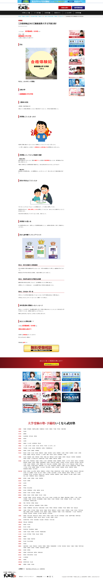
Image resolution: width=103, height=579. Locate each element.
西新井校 (71, 467)
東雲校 (75, 467)
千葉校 (41, 456)
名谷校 (56, 517)
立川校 (45, 460)
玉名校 (35, 554)
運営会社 (21, 576)
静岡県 (19, 495)
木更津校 (73, 456)
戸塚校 (44, 472)
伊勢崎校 (37, 450)
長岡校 (32, 478)
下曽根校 (37, 547)
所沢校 (36, 452)
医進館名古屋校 (33, 500)
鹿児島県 (20, 562)
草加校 (67, 452)
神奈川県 (20, 471)
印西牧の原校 (41, 458)
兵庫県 (19, 515)
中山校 (35, 472)
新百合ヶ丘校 (41, 474)
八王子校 (68, 460)
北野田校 (25, 513)
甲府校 (25, 487)
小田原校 (48, 471)
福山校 (29, 531)
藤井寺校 (44, 513)
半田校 (80, 497)
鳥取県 (19, 524)
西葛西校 (59, 460)
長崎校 (25, 552)
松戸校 (56, 456)
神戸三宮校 (30, 515)
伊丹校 (44, 515)
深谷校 (25, 454)
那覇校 (25, 564)
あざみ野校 (33, 471)
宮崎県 (19, 559)
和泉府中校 (79, 511)
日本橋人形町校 (34, 465)
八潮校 (65, 454)
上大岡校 (48, 472)
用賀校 (29, 465)
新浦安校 (29, 456)
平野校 (29, 510)
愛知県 (19, 497)
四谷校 (72, 460)
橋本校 (71, 471)
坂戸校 (55, 454)
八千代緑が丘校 (34, 458)
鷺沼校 (75, 474)
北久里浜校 (35, 474)
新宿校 (55, 460)
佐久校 (42, 490)
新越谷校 (41, 452)
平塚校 (52, 471)
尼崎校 (52, 517)
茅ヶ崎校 (70, 474)
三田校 (66, 515)
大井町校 (62, 462)
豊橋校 (62, 497)
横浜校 (29, 471)
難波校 (45, 511)
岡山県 (19, 529)
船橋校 (60, 456)
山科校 (47, 507)
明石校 (40, 515)
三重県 (19, 503)
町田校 (41, 460)
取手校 (41, 445)
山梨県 (19, 487)
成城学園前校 (43, 462)
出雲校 (29, 526)
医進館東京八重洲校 (28, 468)
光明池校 (35, 513)
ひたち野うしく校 (51, 445)
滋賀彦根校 (37, 505)
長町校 (35, 436)
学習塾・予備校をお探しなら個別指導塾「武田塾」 (81, 576)
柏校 (33, 456)
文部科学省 (42, 568)
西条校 (32, 531)
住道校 (63, 510)
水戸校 (29, 445)
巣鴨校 (37, 462)
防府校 (41, 534)
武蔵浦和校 (60, 454)
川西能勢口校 (30, 517)
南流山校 (68, 456)
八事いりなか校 (45, 497)
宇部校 (33, 534)
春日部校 (50, 452)
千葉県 (19, 457)
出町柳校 (60, 507)
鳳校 (24, 511)
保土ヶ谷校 (26, 475)
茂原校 (25, 458)
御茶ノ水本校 (26, 460)
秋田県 (19, 438)
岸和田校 (67, 510)
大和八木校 (52, 519)
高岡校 (29, 480)
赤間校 (25, 547)
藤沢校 (38, 471)
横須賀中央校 (57, 471)
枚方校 (41, 510)
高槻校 (45, 510)
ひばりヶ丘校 (47, 465)
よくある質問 (68, 12)
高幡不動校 (41, 465)
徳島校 (25, 536)
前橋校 (32, 450)
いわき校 (29, 443)
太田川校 (34, 497)
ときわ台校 (42, 467)
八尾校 (72, 510)
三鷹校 (63, 465)
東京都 (19, 461)
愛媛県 (19, 541)
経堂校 (53, 467)
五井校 (47, 458)
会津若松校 (34, 443)
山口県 (19, 534)
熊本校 (25, 554)
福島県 (19, 443)
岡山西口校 (26, 529)
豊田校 (72, 497)
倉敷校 (36, 529)
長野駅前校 (30, 490)
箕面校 (28, 511)
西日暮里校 (53, 465)
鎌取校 (51, 458)
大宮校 (29, 452)
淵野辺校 (66, 474)
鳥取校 (25, 524)
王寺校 (31, 519)
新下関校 (29, 534)
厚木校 (25, 471)
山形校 (25, 440)
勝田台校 (51, 456)
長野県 (19, 490)
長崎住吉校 (40, 552)
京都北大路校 (41, 507)
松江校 (25, 526)
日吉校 (25, 472)
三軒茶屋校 (81, 460)
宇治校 (64, 507)
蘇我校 (59, 458)
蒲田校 (82, 465)
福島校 (25, 443)
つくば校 (25, 445)
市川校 (25, 456)
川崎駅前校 (31, 475)
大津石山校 (26, 505)
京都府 (19, 507)
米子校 (29, 524)
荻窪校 (76, 460)
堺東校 (37, 510)
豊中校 (49, 510)
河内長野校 (37, 511)
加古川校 (56, 515)
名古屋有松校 (26, 500)
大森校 (25, 465)
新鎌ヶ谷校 (46, 456)
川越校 (45, 452)
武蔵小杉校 (81, 471)
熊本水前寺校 (30, 554)
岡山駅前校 (31, 529)
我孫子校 (55, 458)
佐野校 (43, 448)
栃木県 (19, 448)
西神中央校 (78, 515)
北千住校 (67, 462)
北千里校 (40, 513)
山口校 (25, 534)
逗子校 (30, 474)
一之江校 (25, 467)
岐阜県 (19, 492)
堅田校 (46, 505)
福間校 (47, 547)
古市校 (63, 511)
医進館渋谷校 (73, 465)
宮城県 (19, 436)
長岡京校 (55, 507)
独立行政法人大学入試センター (32, 568)
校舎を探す (64, 7)
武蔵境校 (62, 467)
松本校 (25, 490)
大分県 (19, 557)
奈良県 (19, 519)
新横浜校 (43, 471)
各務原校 (38, 492)
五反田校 (57, 467)
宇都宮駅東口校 (49, 448)
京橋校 (49, 511)
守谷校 (45, 445)
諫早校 (35, 552)
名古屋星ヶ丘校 (57, 497)
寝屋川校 (54, 510)
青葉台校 (67, 471)
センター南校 (77, 472)
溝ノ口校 (40, 472)
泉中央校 (31, 436)
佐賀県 (19, 550)
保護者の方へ (57, 12)
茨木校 (76, 510)
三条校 (36, 478)
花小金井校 (35, 468)
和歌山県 (20, 522)
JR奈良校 (47, 519)
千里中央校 (80, 510)
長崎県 (19, 552)
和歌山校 (25, 522)
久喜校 (76, 452)
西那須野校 (38, 448)
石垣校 (32, 564)
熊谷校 (25, 452)
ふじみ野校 (43, 454)
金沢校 (25, 483)
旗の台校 (67, 465)
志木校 (54, 452)
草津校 (42, 505)
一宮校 (76, 497)
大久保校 (48, 517)
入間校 (79, 452)
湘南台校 (64, 472)
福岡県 (19, 546)
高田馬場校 (50, 460)
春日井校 (39, 497)
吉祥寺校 (72, 462)
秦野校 (72, 472)
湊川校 (25, 517)
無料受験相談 (78, 7)
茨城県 (19, 445)
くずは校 (74, 511)
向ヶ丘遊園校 (30, 472)
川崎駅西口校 (41, 475)
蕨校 (48, 454)
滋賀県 (19, 505)
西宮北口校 (35, 515)
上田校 (34, 490)
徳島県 (19, 536)
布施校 (59, 511)
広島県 (19, 531)
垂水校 (43, 517)
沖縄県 (19, 564)
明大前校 (77, 462)
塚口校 (39, 517)
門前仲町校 (32, 460)
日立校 (37, 445)
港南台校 (76, 471)
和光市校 (38, 454)
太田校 (29, 450)
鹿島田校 (57, 474)
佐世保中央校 (30, 552)
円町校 (51, 507)
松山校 (25, 541)
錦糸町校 (25, 462)
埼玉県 (19, 453)
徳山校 (37, 534)
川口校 (32, 452)
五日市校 (37, 531)
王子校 (29, 467)
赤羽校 (48, 462)
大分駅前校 (26, 557)
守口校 (41, 511)
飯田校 (38, 490)
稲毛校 (29, 458)
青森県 (19, 431)
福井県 (19, 485)
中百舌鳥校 (50, 513)
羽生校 (51, 454)
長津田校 (52, 474)
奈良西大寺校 (26, 519)
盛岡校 (25, 433)
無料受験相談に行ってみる (51, 364)
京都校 (25, 507)
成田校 (64, 456)
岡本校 (35, 517)
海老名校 (47, 474)
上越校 (29, 478)
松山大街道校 (30, 541)
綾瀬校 (33, 467)
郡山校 (39, 443)
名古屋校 (25, 497)
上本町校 (59, 510)
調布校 (58, 462)
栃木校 (33, 448)
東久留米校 (48, 467)
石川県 (19, 483)
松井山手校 (35, 507)
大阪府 (19, 510)
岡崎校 (29, 497)
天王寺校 (33, 510)
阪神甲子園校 (72, 515)
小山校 (29, 448)
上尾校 (63, 452)
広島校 (25, 531)
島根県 (19, 527)
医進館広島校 (43, 531)
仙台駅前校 (26, 436)
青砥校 (78, 465)
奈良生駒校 (36, 519)
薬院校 (29, 547)
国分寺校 (81, 462)
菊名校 (36, 475)
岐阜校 (25, 492)
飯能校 (29, 454)
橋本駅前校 (30, 522)
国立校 (66, 467)
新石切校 (30, 513)
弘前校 (25, 431)
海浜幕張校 (78, 456)
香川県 (19, 538)
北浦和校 (71, 452)
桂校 (72, 507)
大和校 (62, 471)
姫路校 (25, 515)
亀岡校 (68, 507)
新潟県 (19, 478)
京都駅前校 (30, 507)
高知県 (19, 543)
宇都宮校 (25, 448)
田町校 (63, 460)
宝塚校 (52, 515)
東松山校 (33, 454)
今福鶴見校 (54, 511)
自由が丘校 (53, 462)
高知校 (25, 543)
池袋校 (37, 460)
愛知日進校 (67, 497)
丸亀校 (29, 538)
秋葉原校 (59, 465)
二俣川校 (59, 472)
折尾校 (32, 547)
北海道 (19, 429)
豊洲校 (37, 467)
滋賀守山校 (31, 505)
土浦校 (33, 445)
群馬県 (19, 450)
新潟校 (25, 478)
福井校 (25, 485)
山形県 (19, 441)
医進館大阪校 (68, 511)
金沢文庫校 (54, 472)
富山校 (25, 480)
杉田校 (79, 474)
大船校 (61, 474)
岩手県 (19, 433)
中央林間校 (26, 474)
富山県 (19, 480)
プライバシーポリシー (29, 576)
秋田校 (25, 438)
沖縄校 (29, 564)
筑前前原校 (42, 547)
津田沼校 (37, 456)
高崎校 (25, 450)
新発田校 (41, 478)
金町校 (33, 462)
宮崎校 (25, 559)
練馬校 (29, 462)
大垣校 (29, 492)
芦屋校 (48, 515)
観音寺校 (33, 538)
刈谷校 (51, 497)
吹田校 (32, 511)
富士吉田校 (30, 487)
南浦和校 (59, 452)
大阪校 (25, 510)
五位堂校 (41, 519)
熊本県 (19, 554)
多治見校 (33, 492)
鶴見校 (68, 472)
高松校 (25, 538)
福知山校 (76, 507)
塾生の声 (20, 20)
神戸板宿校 (62, 515)
